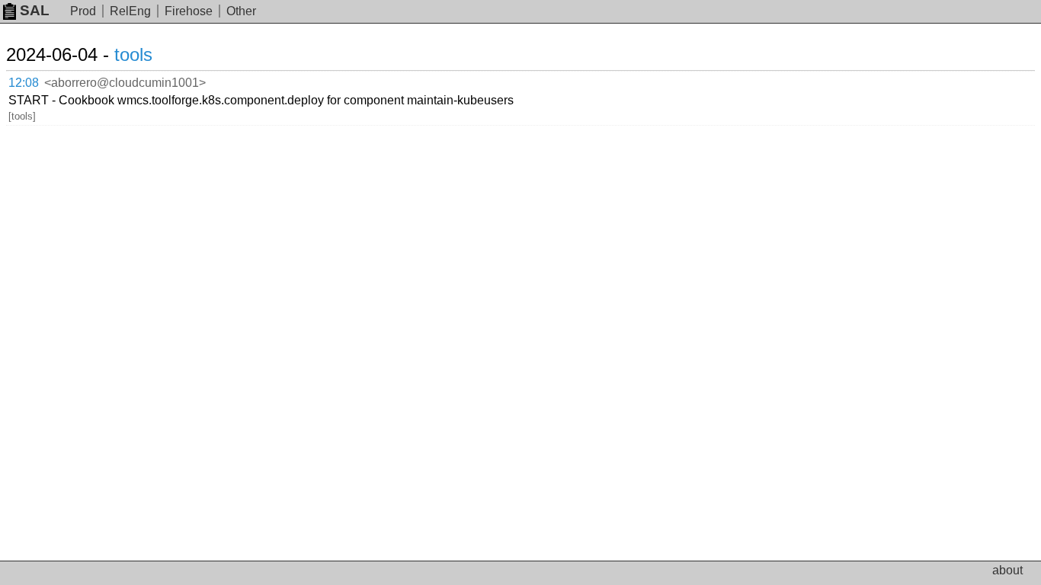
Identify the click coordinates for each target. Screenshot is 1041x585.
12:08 (23, 82)
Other (241, 11)
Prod (83, 11)
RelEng (130, 11)
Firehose (189, 11)
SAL (35, 10)
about (1007, 570)
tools (133, 54)
